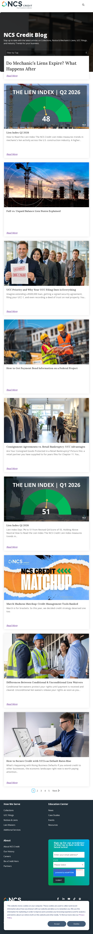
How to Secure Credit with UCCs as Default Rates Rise (38, 760)
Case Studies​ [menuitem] (54, 815)
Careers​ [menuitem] (7, 856)
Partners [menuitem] (8, 866)
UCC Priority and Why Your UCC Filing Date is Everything (41, 289)
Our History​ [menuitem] (9, 851)
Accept (57, 924)
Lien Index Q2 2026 (17, 132)
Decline (76, 924)
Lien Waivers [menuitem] (9, 825)
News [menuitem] (50, 810)
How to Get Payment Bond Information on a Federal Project (42, 368)
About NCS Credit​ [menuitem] (11, 846)
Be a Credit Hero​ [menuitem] (11, 861)
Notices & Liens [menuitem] (11, 820)
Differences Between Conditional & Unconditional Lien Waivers (44, 682)
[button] (89, 4)
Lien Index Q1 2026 (17, 525)
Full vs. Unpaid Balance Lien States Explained (33, 211)
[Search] (83, 5)
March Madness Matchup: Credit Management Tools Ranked (42, 603)
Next (54, 790)
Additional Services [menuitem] (12, 830)
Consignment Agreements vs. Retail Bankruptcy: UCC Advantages (45, 446)
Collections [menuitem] (9, 810)
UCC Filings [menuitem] (9, 815)
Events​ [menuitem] (51, 820)
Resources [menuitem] (53, 825)
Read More (11, 75)
